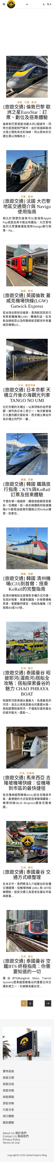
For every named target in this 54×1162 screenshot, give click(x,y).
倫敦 (19, 102)
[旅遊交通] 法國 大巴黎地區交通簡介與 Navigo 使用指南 (27, 206)
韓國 (23, 479)
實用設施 (8, 1071)
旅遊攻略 (8, 1090)
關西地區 (30, 385)
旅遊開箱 (8, 1097)
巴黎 (27, 102)
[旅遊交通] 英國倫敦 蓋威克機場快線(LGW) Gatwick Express (27, 301)
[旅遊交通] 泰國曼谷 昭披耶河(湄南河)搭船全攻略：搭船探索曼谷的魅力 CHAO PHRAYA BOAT (27, 683)
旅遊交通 (8, 1078)
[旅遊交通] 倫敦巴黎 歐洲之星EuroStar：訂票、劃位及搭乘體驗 (27, 112)
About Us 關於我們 (14, 1133)
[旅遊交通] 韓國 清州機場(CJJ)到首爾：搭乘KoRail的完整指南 (27, 584)
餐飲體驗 (8, 1122)
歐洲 (34, 102)
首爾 (30, 479)
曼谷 (30, 668)
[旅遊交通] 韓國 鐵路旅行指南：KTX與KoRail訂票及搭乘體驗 (27, 489)
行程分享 (8, 1110)
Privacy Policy (11, 1139)
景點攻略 (8, 1103)
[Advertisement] (27, 34)
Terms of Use (11, 1143)
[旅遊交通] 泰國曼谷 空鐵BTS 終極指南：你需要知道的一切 (27, 966)
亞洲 (23, 668)
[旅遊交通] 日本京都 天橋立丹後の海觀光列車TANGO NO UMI (27, 395)
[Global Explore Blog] (11, 4)
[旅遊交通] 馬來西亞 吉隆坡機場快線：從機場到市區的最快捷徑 (27, 783)
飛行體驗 (8, 1116)
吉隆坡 (30, 773)
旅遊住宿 (8, 1084)
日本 (20, 385)
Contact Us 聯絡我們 (16, 1136)
